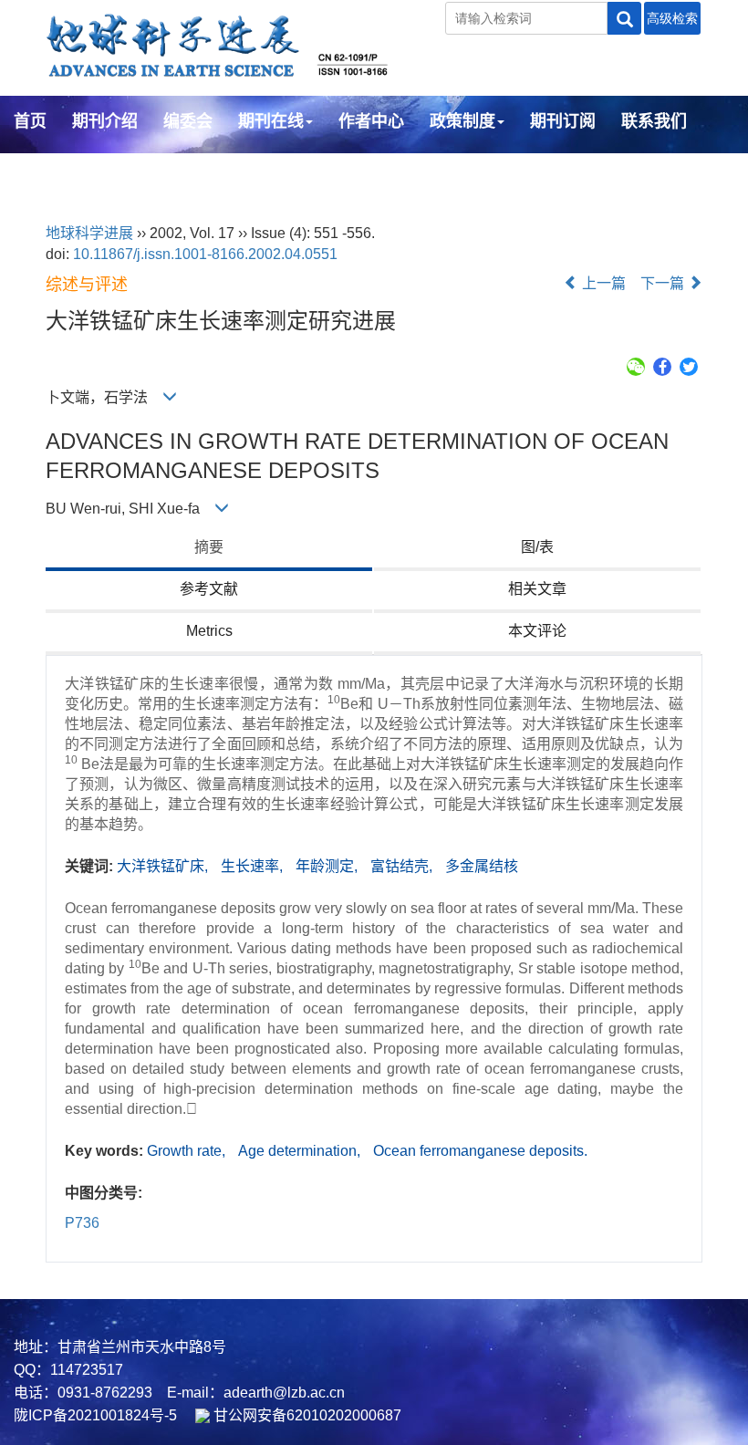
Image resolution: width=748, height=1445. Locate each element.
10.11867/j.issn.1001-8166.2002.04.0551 (205, 254)
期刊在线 (271, 121)
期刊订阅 (563, 121)
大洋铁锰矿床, (164, 866)
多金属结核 (481, 866)
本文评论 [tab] (537, 631)
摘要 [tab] (208, 547)
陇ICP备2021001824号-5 (95, 1415)
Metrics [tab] (209, 631)
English (43, 170)
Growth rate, (188, 1151)
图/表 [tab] (537, 547)
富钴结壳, (403, 866)
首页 (30, 121)
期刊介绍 (105, 121)
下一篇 (664, 283)
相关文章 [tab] (537, 589)
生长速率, (253, 866)
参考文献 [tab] (209, 589)
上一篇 (602, 283)
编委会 (188, 121)
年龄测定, (328, 866)
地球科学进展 (89, 233)
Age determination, (301, 1151)
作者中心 (371, 121)
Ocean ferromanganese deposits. (480, 1151)
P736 (82, 1223)
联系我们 (654, 121)
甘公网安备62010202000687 (305, 1415)
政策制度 (462, 121)
